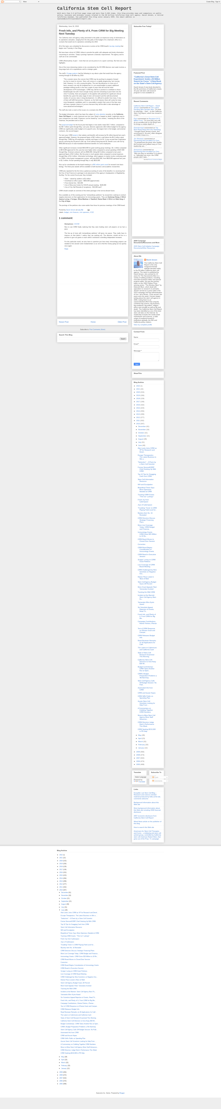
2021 (138, 389)
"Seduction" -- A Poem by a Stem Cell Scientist (147, 463)
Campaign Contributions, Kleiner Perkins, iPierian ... (147, 623)
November (142, 429)
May (140, 735)
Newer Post (63, 322)
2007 (138, 758)
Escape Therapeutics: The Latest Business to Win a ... (147, 457)
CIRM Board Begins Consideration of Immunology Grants (146, 549)
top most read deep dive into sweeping (147, 128)
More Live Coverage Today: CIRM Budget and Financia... (146, 527)
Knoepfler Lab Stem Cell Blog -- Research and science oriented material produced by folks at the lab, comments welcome (147, 796)
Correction (141, 544)
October (141, 433)
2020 (138, 392)
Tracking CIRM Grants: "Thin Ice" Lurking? (146, 496)
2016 (138, 405)
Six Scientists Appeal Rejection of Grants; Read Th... (146, 609)
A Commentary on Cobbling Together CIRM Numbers (145, 710)
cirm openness (84, 212)
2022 (138, 386)
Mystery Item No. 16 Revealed (145, 514)
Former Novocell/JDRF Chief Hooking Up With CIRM (147, 469)
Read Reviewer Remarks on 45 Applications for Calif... (147, 642)
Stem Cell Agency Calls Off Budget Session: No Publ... (147, 683)
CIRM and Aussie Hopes (147, 693)
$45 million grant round (100, 164)
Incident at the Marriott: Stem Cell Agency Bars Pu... (147, 597)
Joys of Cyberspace (145, 505)
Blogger (121, 1093)
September (142, 436)
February (141, 745)
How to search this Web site (144, 827)
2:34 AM (76, 224)
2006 (138, 761)
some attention (100, 114)
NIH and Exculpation (145, 484)
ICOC (92, 212)
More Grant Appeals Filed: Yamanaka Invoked (147, 588)
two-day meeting (114, 46)
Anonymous (138, 150)
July (140, 442)
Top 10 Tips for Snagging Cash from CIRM (147, 475)
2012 (138, 417)
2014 (138, 411)
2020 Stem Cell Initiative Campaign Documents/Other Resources (146, 247)
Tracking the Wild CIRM (146, 592)
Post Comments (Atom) (97, 329)
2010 (138, 424)
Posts (156, 777)
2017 (138, 401)
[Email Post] (88, 210)
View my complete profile (143, 325)
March (140, 741)
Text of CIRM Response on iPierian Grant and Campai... (146, 630)
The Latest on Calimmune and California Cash (147, 649)
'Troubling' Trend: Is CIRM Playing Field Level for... (147, 509)
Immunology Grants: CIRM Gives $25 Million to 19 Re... (147, 534)
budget (66, 212)
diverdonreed (139, 128)
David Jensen (152, 260)
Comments (158, 781)
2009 (138, 752)
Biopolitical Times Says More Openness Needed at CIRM (146, 489)
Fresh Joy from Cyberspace (143, 501)
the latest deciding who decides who (146, 108)
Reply (66, 249)
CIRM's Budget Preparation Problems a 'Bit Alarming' (147, 676)
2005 (138, 764)
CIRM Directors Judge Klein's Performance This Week (146, 724)
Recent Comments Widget (155, 159)
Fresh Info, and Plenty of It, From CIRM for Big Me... (147, 616)
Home (93, 322)
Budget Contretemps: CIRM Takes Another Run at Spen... (146, 669)
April (140, 738)
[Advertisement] (92, 300)
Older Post (122, 322)
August (141, 439)
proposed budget (67, 125)
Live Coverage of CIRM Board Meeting (146, 566)
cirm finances (74, 212)
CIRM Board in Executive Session (72, 968)
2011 (138, 420)
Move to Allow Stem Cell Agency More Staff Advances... (146, 717)
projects (75, 135)
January (141, 748)
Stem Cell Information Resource (146, 480)
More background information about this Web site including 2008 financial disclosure (147, 810)
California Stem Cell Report (94, 8)
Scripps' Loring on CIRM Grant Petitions (147, 561)
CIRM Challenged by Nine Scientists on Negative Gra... (147, 572)
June (140, 445)
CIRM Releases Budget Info (70, 1009)
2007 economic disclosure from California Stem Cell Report (145, 817)
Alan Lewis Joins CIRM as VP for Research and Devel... (147, 450)
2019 (138, 395)
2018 (138, 398)
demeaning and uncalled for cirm (146, 140)
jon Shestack (139, 139)
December (142, 426)
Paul (135, 119)
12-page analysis (72, 73)
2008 (138, 755)
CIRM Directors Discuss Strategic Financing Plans (146, 520)
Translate (141, 782)
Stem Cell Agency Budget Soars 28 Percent (147, 583)
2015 (138, 408)
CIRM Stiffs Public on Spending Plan (145, 697)
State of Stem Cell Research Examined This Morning (146, 655)
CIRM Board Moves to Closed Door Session (146, 540)
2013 (138, 414)
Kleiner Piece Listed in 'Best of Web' (146, 578)
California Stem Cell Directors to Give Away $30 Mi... (147, 662)
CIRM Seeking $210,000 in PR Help (147, 730)
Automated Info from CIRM (70, 1032)
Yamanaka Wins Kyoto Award (70, 994)
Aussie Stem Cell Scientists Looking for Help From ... (146, 703)
